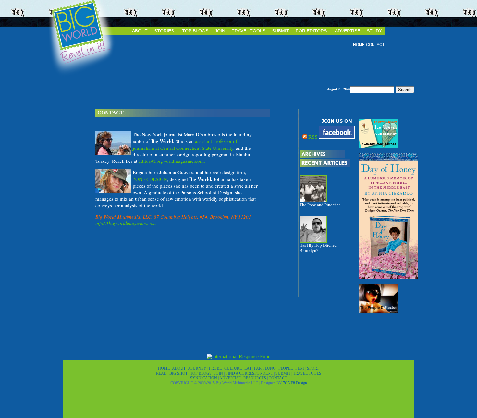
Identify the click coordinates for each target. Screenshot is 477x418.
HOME (359, 44)
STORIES (164, 30)
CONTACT (375, 44)
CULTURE (233, 368)
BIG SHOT (179, 373)
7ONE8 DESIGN (150, 179)
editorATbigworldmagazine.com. (172, 161)
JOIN (220, 30)
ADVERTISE (347, 30)
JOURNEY (197, 368)
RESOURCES (255, 378)
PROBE (216, 368)
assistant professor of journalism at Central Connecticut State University (185, 144)
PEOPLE (286, 368)
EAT (248, 368)
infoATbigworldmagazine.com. (126, 223)
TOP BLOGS (195, 30)
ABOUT (140, 30)
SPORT (313, 368)
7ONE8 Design (295, 383)
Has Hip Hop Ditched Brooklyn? (318, 248)
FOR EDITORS (311, 30)
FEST (300, 368)
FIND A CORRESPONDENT (250, 373)
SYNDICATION (204, 378)
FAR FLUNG (265, 368)
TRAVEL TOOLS (248, 30)
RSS (313, 136)
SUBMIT (280, 30)
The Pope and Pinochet (320, 204)
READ (162, 373)
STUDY (374, 30)
